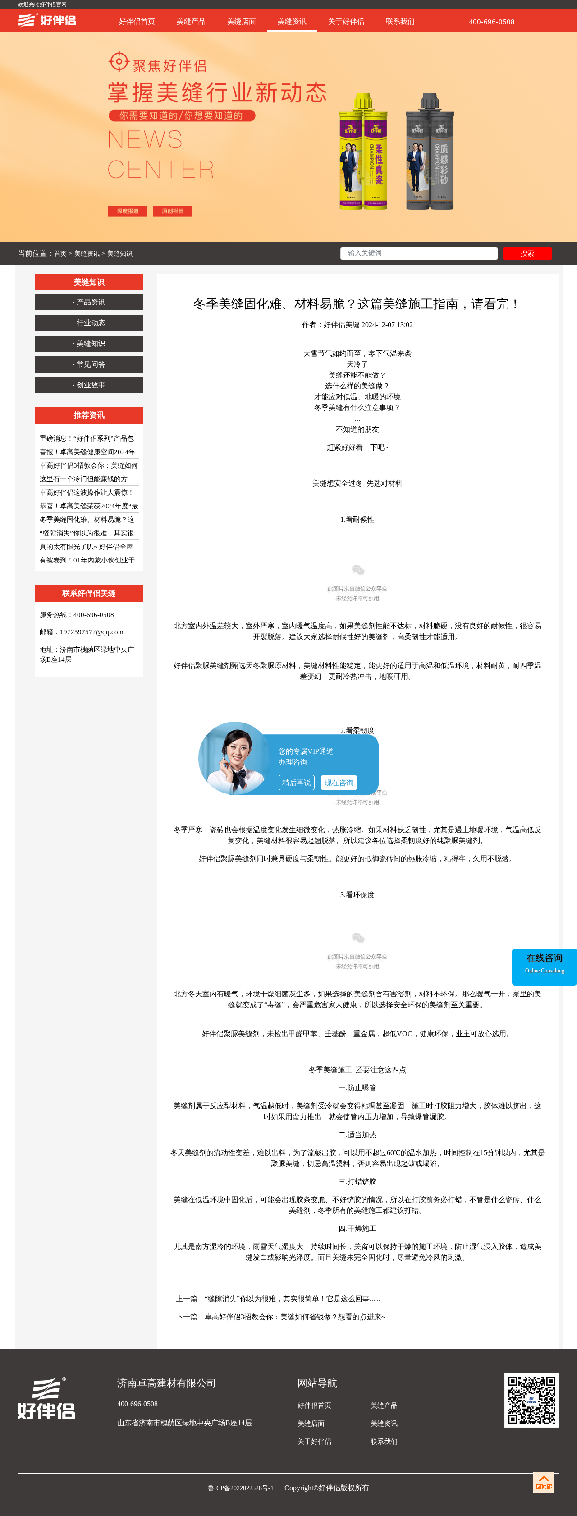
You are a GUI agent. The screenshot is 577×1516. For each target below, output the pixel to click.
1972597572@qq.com (92, 632)
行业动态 (91, 323)
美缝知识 (120, 253)
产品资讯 (91, 302)
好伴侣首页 (137, 21)
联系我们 (400, 21)
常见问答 (91, 364)
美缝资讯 (292, 21)
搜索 (527, 253)
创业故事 (91, 385)
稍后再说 (296, 783)
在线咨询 (545, 958)
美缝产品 (191, 21)
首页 (60, 253)
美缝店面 (241, 21)
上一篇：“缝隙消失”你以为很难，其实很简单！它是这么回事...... (278, 1299)
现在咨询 (339, 783)
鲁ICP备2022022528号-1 (241, 1488)
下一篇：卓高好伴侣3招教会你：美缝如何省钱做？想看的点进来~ (280, 1317)
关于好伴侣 (346, 21)
